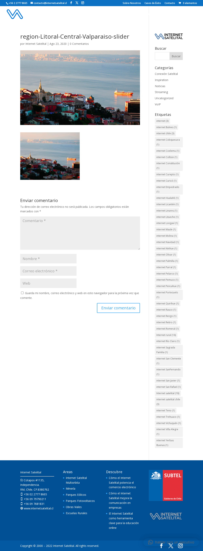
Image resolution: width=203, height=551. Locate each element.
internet (162, 121)
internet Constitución (168, 166)
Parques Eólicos (76, 495)
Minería (70, 488)
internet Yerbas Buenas (165, 443)
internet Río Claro (167, 341)
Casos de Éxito (153, 3)
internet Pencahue (168, 286)
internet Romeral (167, 328)
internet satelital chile (168, 402)
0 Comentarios (79, 44)
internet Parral (166, 267)
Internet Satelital (35, 44)
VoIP (158, 104)
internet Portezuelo (167, 295)
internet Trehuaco (168, 416)
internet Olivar (166, 254)
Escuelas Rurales (76, 513)
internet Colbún (166, 157)
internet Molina (166, 235)
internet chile (165, 133)
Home (81, 14)
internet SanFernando (168, 372)
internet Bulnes (166, 127)
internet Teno (165, 410)
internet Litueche (167, 217)
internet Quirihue (167, 303)
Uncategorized (164, 98)
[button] (171, 542)
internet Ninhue (166, 248)
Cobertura (148, 14)
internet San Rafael (168, 387)
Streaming (161, 92)
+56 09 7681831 (32, 504)
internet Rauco (166, 309)
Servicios (96, 14)
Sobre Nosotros (132, 3)
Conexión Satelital (166, 74)
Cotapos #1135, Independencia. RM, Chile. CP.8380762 (34, 485)
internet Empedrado (167, 189)
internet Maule (166, 229)
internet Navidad (167, 242)
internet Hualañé (167, 198)
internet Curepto (167, 174)
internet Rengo (166, 316)
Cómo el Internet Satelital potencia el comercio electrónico (122, 482)
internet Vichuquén (168, 423)
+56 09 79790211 (33, 499)
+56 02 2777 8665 (33, 494)
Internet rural (166, 335)
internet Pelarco (167, 273)
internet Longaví (167, 223)
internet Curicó (166, 180)
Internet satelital (167, 393)
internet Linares (166, 210)
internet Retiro (166, 322)
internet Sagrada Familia (165, 350)
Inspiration (161, 80)
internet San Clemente (168, 361)
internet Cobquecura (168, 142)
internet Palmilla (167, 261)
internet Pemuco (167, 279)
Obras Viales (74, 507)
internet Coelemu (167, 151)
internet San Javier (168, 380)
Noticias (183, 14)
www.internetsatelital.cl (36, 508)
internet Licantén (167, 204)
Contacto (170, 3)
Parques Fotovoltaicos (80, 501)
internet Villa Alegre (167, 432)
